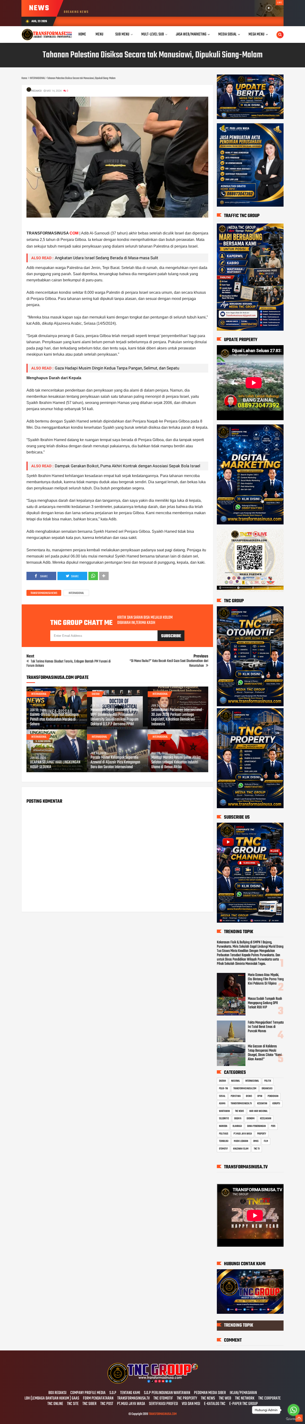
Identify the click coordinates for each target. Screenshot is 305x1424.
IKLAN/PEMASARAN (243, 1393)
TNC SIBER (89, 1404)
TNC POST (106, 1404)
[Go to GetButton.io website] (293, 1419)
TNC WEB (225, 1398)
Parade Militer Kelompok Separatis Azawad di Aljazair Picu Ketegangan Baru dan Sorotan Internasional (115, 762)
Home (82, 34)
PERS (273, 1126)
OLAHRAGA (237, 1126)
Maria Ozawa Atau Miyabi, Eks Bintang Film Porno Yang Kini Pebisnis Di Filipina (266, 979)
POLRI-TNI (223, 1088)
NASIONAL (235, 1081)
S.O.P (112, 1393)
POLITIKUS (223, 1134)
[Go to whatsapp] (294, 1410)
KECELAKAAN (265, 1118)
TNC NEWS (239, 1111)
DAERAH (96, 694)
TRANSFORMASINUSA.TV (241, 1103)
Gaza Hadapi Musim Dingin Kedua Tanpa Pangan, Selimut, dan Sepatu (117, 368)
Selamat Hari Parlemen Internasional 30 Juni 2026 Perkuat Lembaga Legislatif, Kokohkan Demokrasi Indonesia (176, 717)
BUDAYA (237, 1118)
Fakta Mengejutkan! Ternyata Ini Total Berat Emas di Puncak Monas (266, 1027)
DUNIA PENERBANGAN (256, 1126)
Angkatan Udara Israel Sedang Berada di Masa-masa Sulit (106, 257)
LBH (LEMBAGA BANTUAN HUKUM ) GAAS (52, 1398)
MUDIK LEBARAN (241, 1141)
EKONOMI (251, 1118)
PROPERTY (261, 1134)
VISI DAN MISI (191, 1404)
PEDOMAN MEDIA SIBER (210, 1393)
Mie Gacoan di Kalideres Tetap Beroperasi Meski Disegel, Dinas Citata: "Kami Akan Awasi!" (265, 1052)
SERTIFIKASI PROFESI (163, 1404)
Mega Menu (256, 34)
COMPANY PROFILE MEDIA (88, 1393)
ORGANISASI (267, 1088)
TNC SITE (73, 1404)
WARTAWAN (224, 1111)
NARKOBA (223, 1126)
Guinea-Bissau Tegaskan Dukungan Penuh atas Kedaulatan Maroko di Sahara (54, 719)
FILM (266, 1141)
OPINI (259, 1096)
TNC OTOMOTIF (163, 1398)
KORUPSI (276, 1103)
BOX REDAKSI (57, 1393)
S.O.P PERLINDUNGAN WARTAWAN (167, 1393)
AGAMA (222, 1103)
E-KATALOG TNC (214, 1404)
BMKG (256, 1141)
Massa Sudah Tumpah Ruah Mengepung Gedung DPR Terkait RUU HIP (265, 1003)
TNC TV (257, 1149)
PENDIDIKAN (273, 1096)
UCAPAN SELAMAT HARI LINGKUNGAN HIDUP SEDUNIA (55, 765)
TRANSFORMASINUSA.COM (244, 1088)
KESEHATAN (262, 1103)
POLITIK (267, 1081)
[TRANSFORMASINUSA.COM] (152, 1383)
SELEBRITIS (224, 1118)
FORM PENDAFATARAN (98, 1398)
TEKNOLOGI (224, 1141)
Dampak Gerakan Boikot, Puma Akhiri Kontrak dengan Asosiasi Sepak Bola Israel (127, 465)
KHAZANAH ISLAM (241, 1149)
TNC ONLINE (55, 1404)
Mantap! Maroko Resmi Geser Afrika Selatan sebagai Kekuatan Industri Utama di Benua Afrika (176, 762)
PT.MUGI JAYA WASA (243, 1134)
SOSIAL (222, 1096)
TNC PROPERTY (187, 1398)
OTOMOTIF (223, 1149)
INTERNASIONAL (76, 593)
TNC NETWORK (244, 1398)
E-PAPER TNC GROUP (243, 1404)
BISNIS (249, 1096)
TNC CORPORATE (269, 1398)
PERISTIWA (236, 1096)
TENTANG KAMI (130, 1393)
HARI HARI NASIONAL (258, 1111)
